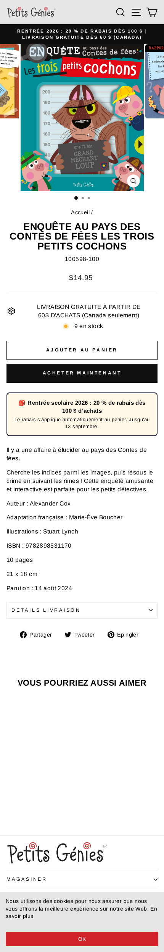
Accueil (80, 212)
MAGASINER (26, 879)
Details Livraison (46, 610)
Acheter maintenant (82, 373)
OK (82, 939)
